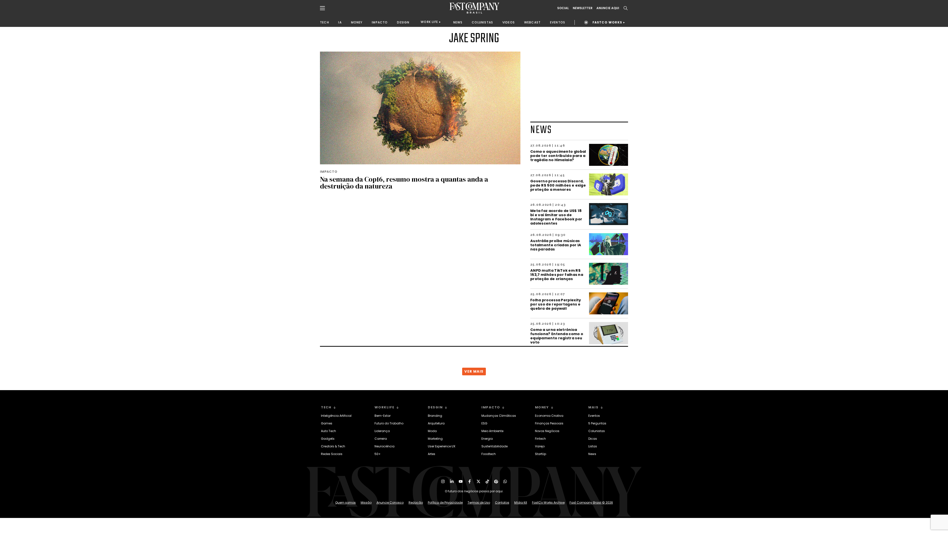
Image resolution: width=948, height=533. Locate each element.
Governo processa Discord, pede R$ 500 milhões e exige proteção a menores (558, 185)
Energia (487, 438)
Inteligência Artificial (336, 416)
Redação (416, 502)
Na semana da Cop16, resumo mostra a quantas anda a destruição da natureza (404, 182)
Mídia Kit (520, 502)
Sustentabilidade (494, 446)
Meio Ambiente (492, 431)
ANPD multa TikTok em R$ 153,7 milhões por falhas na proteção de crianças (556, 274)
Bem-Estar (383, 416)
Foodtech (488, 454)
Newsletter (582, 8)
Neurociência (385, 446)
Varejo (540, 446)
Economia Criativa (549, 416)
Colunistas (596, 431)
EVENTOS (557, 22)
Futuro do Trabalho (389, 423)
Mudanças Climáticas (498, 416)
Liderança (382, 431)
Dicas (592, 438)
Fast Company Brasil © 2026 (591, 502)
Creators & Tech (333, 446)
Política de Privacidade (445, 502)
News (592, 454)
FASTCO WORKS (607, 22)
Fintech (540, 438)
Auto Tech (328, 431)
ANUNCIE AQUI (607, 8)
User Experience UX (441, 446)
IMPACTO (380, 22)
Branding (435, 416)
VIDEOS (508, 22)
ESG (484, 423)
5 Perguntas (597, 423)
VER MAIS (473, 371)
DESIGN (403, 22)
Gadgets (328, 438)
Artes (431, 454)
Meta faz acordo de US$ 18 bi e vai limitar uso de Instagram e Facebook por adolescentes (556, 217)
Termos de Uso (479, 502)
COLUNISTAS (482, 22)
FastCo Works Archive (548, 502)
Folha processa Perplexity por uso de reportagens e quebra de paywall (555, 304)
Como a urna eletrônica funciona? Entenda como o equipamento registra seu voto (556, 335)
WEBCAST (532, 22)
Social (563, 8)
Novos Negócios (547, 431)
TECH (324, 22)
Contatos (502, 502)
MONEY (357, 22)
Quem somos (345, 502)
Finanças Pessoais (549, 423)
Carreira (381, 438)
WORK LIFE (429, 22)
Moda (432, 431)
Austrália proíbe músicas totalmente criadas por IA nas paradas (555, 244)
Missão (366, 502)
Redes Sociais (331, 454)
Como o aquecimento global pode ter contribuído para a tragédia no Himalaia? (558, 155)
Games (326, 423)
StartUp (540, 454)
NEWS (458, 22)
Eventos (594, 416)
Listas (592, 446)
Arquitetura (436, 423)
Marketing (435, 438)
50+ (378, 454)
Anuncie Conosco (390, 502)
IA (339, 22)
